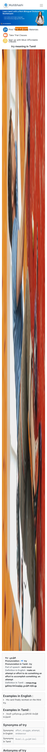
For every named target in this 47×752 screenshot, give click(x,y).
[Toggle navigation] (41, 5)
